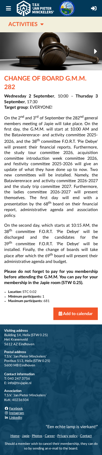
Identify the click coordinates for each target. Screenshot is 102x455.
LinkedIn (15, 417)
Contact (86, 436)
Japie (26, 436)
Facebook (16, 408)
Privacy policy (67, 436)
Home (15, 436)
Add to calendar (77, 314)
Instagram (16, 413)
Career (50, 436)
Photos (37, 436)
